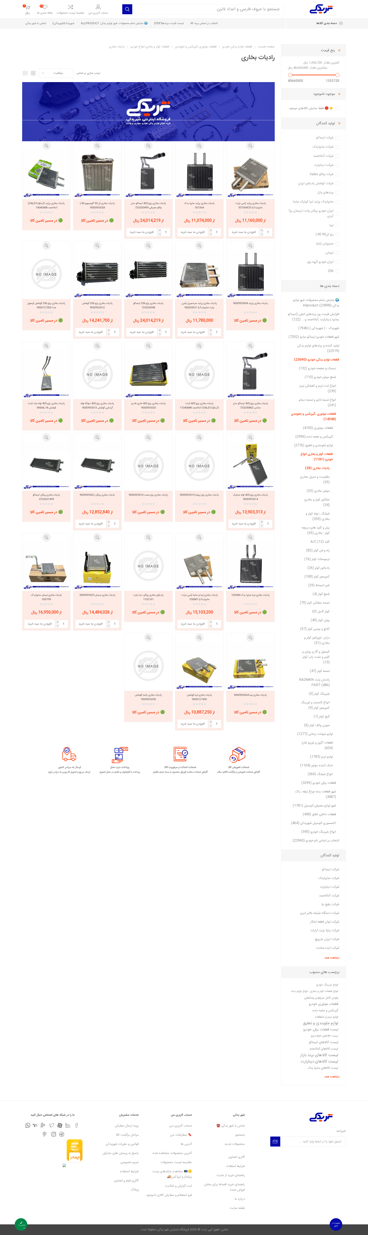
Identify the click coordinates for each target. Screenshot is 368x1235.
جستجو (240, 1135)
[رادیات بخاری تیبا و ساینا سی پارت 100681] (199, 566)
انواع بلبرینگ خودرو (327, 985)
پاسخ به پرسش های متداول (121, 1153)
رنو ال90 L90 (325, 234)
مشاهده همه (332, 958)
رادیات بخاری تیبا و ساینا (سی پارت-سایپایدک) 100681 (199, 597)
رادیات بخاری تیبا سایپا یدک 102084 (250, 595)
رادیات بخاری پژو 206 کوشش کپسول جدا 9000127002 (46, 305)
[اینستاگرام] (53, 1134)
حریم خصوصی (129, 1162)
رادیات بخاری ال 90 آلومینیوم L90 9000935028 (97, 205)
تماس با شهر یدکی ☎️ (230, 1125)
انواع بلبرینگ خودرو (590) (318, 832)
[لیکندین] (67, 1125)
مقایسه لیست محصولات (70, 13)
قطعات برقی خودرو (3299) (318, 783)
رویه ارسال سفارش (127, 1125)
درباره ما (239, 1199)
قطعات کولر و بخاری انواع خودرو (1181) (316, 457)
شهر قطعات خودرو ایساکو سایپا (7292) (314, 337)
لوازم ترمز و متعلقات (326, 1017)
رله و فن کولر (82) (318, 550)
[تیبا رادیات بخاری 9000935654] (250, 666)
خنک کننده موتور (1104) (316, 765)
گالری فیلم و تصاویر (126, 1180)
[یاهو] (34, 1125)
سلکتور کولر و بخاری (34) (317, 502)
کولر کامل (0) (321, 611)
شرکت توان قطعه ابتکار (324, 921)
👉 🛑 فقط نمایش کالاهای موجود (311, 108)
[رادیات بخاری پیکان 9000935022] (97, 466)
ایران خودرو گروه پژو (320, 262)
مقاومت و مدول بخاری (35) (315, 479)
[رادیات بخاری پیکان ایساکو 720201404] (46, 466)
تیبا (331, 225)
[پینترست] (44, 1134)
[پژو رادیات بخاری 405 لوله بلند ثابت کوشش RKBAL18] (46, 374)
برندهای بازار (325, 192)
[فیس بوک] (76, 1125)
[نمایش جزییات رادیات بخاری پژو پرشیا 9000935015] (199, 466)
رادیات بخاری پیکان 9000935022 (97, 495)
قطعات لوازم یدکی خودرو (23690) (316, 359)
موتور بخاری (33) (318, 491)
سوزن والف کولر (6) (317, 725)
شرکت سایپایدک (323, 147)
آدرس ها (186, 1144)
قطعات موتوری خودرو (323, 1004)
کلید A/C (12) (320, 541)
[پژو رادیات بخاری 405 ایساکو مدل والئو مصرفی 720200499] (148, 174)
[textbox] (208, 9)
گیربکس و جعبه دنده (325, 1010)
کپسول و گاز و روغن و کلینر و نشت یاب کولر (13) (316, 657)
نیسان (330, 252)
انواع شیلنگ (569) (320, 774)
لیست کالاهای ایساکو (323, 1042)
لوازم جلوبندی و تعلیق (320, 1023)
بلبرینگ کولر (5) (319, 694)
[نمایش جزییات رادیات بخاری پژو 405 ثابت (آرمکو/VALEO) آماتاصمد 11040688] (199, 374)
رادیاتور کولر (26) (319, 568)
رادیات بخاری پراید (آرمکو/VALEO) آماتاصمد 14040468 (46, 205)
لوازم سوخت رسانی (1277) (315, 734)
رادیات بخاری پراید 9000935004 (250, 303)
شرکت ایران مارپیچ (327, 939)
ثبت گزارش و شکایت (178, 1186)
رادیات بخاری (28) (317, 468)
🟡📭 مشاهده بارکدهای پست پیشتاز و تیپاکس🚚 (172, 1174)
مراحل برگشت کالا (127, 1135)
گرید (33, 73)
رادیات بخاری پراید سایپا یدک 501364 (199, 205)
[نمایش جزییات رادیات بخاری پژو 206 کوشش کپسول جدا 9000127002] (46, 274)
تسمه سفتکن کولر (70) (315, 602)
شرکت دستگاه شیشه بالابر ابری (319, 913)
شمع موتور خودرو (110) (320, 377)
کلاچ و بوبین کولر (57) (315, 629)
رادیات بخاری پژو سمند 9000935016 (148, 495)
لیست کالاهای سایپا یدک (323, 1068)
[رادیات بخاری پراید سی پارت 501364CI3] (250, 174)
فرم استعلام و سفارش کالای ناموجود (169, 1195)
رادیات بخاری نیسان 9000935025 (97, 595)
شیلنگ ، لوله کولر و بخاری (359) (318, 516)
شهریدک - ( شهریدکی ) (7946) (318, 328)
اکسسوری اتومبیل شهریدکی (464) (313, 823)
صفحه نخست (266, 46)
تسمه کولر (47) (320, 671)
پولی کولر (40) (320, 620)
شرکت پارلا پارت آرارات (324, 930)
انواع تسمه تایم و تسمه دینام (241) (317, 402)
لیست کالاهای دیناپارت (319, 1061)
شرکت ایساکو (325, 137)
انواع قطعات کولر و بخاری (324, 991)
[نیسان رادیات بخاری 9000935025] (97, 566)
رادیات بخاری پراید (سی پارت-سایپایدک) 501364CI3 (250, 205)
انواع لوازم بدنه (299, 991)
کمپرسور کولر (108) (317, 576)
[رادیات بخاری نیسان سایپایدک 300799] (46, 566)
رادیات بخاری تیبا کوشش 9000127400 (199, 697)
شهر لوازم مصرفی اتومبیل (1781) (314, 805)
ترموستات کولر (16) (317, 559)
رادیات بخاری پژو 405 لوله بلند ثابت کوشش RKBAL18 (46, 405)
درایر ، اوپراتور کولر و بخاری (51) (317, 640)
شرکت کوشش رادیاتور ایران (316, 183)
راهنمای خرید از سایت (230, 1175)
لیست (25, 73)
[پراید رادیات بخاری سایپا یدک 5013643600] (199, 174)
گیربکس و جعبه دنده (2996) (314, 436)
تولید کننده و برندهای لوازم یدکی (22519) (318, 348)
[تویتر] (51, 1125)
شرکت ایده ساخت (327, 948)
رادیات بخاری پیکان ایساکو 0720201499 (46, 497)
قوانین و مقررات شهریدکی (122, 1144)
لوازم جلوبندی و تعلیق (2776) (313, 445)
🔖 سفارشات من (181, 1135)
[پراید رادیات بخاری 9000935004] (250, 274)
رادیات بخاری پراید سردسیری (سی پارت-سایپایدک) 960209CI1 (199, 305)
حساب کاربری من (98, 13)
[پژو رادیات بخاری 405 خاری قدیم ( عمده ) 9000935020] (148, 374)
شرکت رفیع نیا (330, 904)
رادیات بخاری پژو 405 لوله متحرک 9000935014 (250, 497)
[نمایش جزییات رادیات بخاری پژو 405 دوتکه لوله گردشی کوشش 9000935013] (97, 374)
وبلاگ (135, 1189)
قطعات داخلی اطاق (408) (319, 814)
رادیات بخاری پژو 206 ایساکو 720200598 (148, 305)
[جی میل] (42, 1125)
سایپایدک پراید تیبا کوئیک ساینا (313, 201)
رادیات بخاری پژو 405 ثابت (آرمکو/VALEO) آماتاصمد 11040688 (199, 405)
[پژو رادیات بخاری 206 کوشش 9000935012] (97, 274)
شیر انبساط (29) (319, 585)
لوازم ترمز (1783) (321, 756)
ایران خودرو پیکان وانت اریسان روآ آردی (311, 213)
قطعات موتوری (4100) (318, 428)
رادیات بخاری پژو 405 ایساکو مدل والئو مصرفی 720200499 (148, 205)
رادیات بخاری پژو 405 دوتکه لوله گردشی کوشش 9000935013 (97, 405)
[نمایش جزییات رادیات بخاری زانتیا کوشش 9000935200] (148, 666)
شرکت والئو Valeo (322, 174)
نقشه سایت (237, 1208)
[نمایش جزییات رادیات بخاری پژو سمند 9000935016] (148, 466)
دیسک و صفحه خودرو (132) (317, 368)
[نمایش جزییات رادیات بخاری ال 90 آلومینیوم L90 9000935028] (97, 174)
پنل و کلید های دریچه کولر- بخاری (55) (316, 530)
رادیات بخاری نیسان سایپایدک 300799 (46, 597)
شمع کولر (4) (321, 594)
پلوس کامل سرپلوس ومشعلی (321, 998)
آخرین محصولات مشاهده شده (172, 1153)
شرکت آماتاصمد (323, 156)
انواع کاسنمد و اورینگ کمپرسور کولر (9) (315, 705)
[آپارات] (59, 1125)
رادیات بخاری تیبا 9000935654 (250, 695)
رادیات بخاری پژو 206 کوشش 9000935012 (97, 305)
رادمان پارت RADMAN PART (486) (314, 682)
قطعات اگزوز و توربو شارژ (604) (317, 745)
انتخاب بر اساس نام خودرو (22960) (316, 840)
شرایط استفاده (235, 1166)
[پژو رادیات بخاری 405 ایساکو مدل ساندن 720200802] (250, 374)
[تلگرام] (61, 1134)
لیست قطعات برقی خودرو (320, 1030)
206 (331, 271)
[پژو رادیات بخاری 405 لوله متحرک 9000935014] (250, 466)
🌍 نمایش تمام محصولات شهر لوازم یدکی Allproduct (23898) (316, 303)
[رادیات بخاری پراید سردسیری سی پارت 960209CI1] (199, 274)
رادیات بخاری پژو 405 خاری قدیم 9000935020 (148, 405)
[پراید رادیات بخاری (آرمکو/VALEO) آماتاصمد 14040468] (46, 174)
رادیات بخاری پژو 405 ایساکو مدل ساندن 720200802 (250, 405)
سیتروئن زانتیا (325, 243)
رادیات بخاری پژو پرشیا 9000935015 (199, 495)
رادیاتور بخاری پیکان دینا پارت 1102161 (148, 597)
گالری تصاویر (237, 1157)
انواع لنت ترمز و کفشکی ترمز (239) (317, 388)
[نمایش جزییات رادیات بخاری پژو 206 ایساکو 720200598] (148, 274)
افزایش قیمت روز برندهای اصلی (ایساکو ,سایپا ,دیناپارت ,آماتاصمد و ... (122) (313, 317)
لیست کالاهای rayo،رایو (324, 1036)
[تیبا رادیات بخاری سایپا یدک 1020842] (250, 566)
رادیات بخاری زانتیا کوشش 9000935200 (148, 697)
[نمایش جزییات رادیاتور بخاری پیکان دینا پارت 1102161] (148, 566)
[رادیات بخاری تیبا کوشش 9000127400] (199, 666)
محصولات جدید (234, 1144)
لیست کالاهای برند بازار (319, 1055)
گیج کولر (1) (322, 716)
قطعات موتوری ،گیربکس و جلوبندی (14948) (313, 416)
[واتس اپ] (27, 1125)
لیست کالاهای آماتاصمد (323, 1048)
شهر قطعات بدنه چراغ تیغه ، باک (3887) (315, 794)
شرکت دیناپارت (324, 165)
